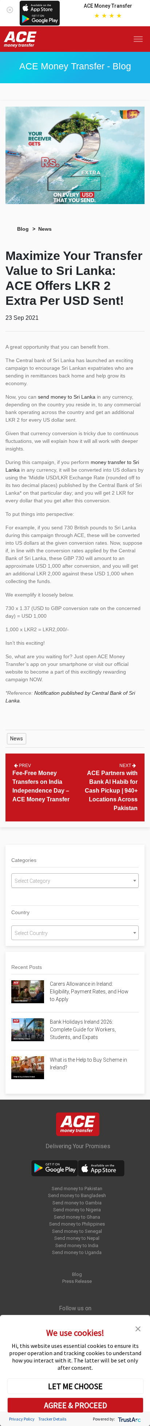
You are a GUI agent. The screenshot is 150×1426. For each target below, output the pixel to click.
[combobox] (75, 880)
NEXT (125, 765)
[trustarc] (128, 1419)
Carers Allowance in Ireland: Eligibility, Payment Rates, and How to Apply (89, 991)
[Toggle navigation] (139, 39)
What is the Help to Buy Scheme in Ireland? (88, 1063)
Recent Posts (26, 967)
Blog (23, 229)
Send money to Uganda (77, 1252)
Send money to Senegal (77, 1231)
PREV (24, 765)
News (45, 229)
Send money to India (76, 1245)
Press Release (77, 1281)
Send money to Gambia (77, 1202)
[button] (138, 1328)
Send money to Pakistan (77, 1188)
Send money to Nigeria (77, 1209)
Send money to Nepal (76, 1238)
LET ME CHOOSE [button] (75, 1386)
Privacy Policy (22, 1419)
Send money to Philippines (77, 1224)
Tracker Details (52, 1419)
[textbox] (75, 881)
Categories (23, 860)
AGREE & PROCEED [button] (75, 1405)
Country (20, 912)
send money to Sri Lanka (66, 397)
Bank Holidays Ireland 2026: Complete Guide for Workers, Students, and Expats (83, 1029)
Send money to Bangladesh (77, 1195)
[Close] (10, 8)
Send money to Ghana (77, 1217)
